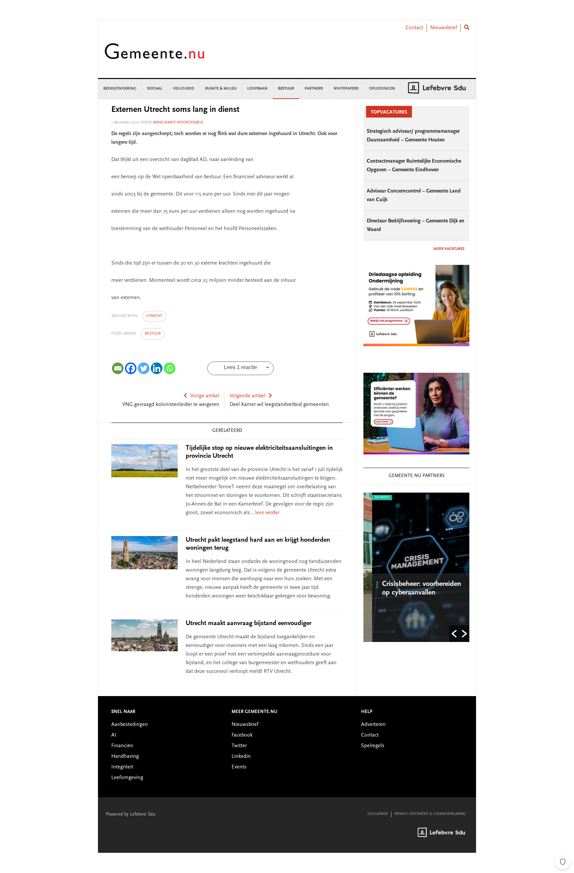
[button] (454, 633)
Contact (414, 28)
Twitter (239, 746)
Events (239, 767)
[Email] (118, 368)
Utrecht (154, 316)
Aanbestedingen (129, 724)
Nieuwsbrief (443, 28)
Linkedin (241, 756)
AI (113, 735)
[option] (416, 567)
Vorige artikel (204, 396)
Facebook (242, 735)
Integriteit (122, 767)
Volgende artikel (247, 396)
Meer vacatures (448, 249)
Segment (373, 497)
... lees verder (264, 513)
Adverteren (373, 724)
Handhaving (125, 756)
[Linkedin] (156, 368)
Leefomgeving (127, 777)
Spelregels (372, 746)
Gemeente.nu (154, 55)
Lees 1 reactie (240, 367)
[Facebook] (131, 368)
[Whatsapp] (169, 368)
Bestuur (153, 334)
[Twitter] (143, 368)
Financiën (122, 746)
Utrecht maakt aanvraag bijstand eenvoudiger (249, 623)
